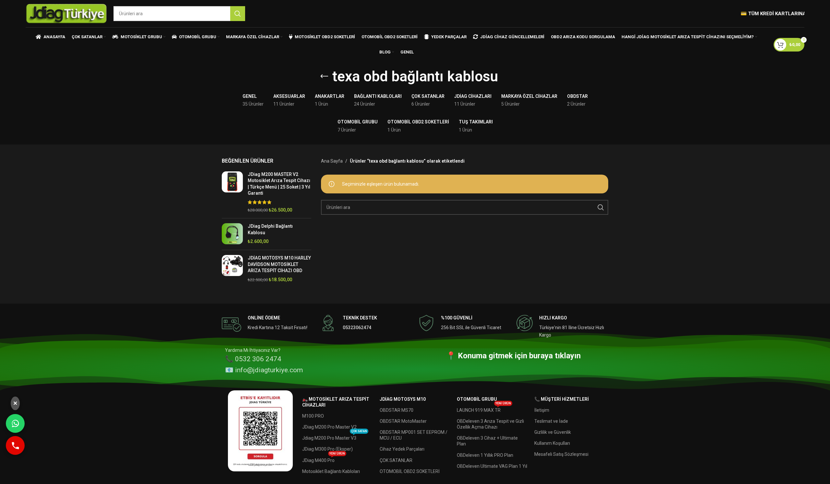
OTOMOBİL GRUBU (477, 399)
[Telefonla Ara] (15, 445)
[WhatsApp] (15, 423)
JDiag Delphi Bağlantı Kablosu (270, 229)
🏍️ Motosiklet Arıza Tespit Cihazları (335, 402)
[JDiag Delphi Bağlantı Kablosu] (232, 234)
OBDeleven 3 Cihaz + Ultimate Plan (487, 440)
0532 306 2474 (258, 359)
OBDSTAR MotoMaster (403, 421)
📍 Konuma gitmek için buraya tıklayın (513, 355)
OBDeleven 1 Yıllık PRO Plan (485, 455)
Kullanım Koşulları (552, 443)
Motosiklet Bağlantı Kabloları (331, 471)
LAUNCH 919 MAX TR (484, 409)
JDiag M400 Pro (323, 459)
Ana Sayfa (332, 161)
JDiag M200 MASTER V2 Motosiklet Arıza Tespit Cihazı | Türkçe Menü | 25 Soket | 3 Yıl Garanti (279, 184)
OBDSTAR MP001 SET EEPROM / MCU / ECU (413, 435)
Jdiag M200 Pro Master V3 (334, 436)
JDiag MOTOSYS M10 (403, 399)
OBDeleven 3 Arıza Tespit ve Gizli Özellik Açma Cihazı (490, 424)
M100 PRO (313, 416)
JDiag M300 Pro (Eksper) (327, 449)
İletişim (541, 410)
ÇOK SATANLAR (396, 460)
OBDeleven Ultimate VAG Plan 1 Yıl (492, 466)
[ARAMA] (237, 13)
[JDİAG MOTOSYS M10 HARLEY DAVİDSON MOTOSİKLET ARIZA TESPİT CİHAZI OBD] (232, 269)
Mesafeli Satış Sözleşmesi (561, 454)
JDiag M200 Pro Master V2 (329, 427)
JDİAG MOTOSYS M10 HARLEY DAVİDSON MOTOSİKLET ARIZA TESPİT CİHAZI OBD (279, 264)
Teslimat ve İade (551, 421)
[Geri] (324, 76)
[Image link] (260, 430)
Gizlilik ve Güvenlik (552, 432)
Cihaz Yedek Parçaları (402, 449)
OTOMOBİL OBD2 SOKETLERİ (410, 471)
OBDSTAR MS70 (396, 410)
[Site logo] (66, 13)
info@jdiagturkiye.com (269, 370)
